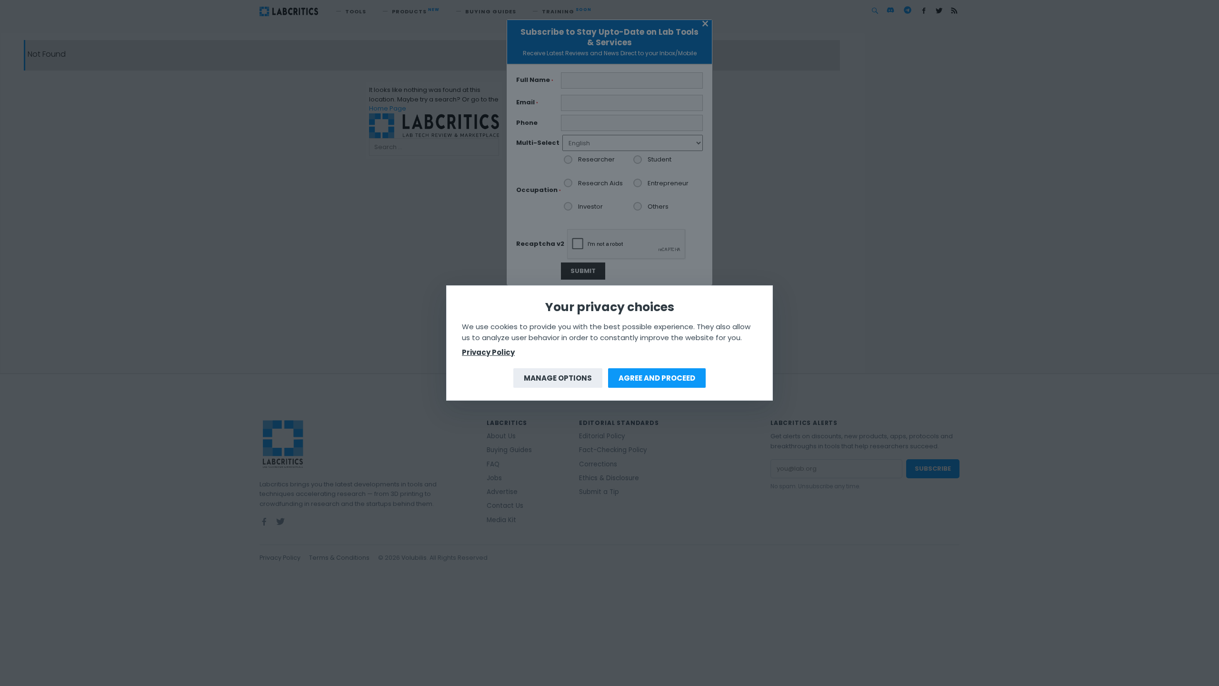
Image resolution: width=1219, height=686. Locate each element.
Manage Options (558, 378)
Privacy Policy (488, 352)
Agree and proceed (657, 378)
